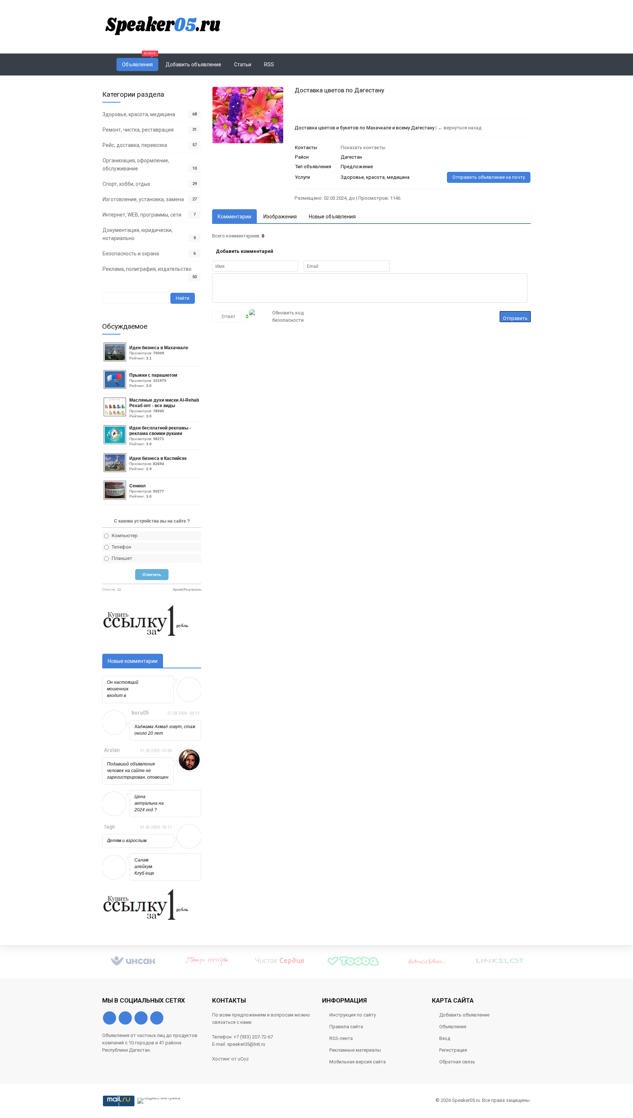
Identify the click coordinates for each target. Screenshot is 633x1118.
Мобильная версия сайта (357, 1062)
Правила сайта (346, 1026)
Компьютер (125, 535)
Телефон (121, 547)
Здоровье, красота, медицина (139, 114)
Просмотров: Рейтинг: (158, 352)
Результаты (192, 589)
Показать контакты (363, 147)
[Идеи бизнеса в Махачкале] (116, 359)
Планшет (122, 558)
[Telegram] (141, 1018)
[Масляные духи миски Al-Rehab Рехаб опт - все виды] (116, 414)
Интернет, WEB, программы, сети (142, 215)
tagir (109, 827)
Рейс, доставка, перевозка (135, 145)
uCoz (243, 1059)
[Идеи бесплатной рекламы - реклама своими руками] (116, 442)
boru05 (140, 713)
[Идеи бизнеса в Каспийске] (116, 470)
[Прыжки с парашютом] (116, 387)
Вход (444, 1038)
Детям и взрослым (127, 840)
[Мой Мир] (156, 1018)
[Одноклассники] (125, 1018)
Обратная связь (457, 1062)
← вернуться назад (459, 127)
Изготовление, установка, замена (143, 199)
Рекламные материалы (355, 1050)
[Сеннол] (116, 498)
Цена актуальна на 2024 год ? (149, 803)
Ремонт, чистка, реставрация (138, 130)
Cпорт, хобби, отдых (126, 184)
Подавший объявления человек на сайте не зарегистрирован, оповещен (138, 770)
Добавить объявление (464, 1015)
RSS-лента (341, 1038)
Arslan (112, 750)
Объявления (452, 1026)
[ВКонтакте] (109, 1018)
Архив (177, 589)
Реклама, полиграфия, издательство (147, 269)
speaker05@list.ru (246, 1044)
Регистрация (453, 1050)
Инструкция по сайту (352, 1015)
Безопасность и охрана (131, 254)
